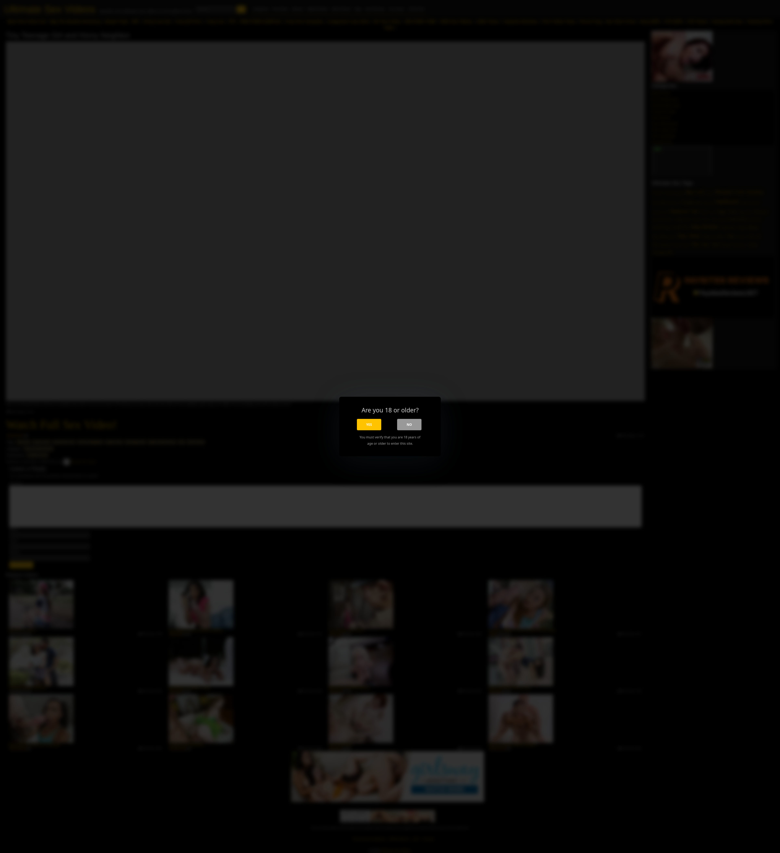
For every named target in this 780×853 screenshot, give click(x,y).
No (409, 424)
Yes (369, 424)
